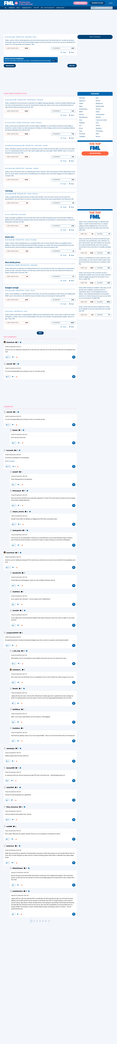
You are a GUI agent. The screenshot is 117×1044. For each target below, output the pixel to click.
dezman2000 (10, 768)
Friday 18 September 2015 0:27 (13, 831)
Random (12, 8)
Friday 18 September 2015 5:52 (19, 596)
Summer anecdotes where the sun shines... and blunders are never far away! (30, 60)
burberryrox (10, 846)
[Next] (49, 921)
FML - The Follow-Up (47, 8)
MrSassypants (17, 491)
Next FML (72, 65)
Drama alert (9, 237)
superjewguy (10, 748)
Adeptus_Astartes (18, 511)
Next (40, 333)
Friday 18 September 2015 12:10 (19, 615)
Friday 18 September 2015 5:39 (19, 577)
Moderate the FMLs (97, 3)
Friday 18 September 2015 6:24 (19, 534)
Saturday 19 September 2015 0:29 (20, 872)
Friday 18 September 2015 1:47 (19, 674)
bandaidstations (18, 891)
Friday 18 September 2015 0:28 (19, 476)
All (6, 8)
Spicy (18, 8)
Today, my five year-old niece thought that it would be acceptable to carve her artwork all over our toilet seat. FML (94, 309)
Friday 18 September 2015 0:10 (13, 368)
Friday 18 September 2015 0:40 (19, 434)
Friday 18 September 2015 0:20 (13, 811)
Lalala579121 (10, 787)
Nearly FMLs (60, 8)
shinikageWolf (17, 530)
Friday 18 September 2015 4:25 (19, 693)
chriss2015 (16, 610)
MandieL (15, 688)
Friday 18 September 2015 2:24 (19, 495)
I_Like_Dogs (17, 651)
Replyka (15, 430)
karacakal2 (10, 450)
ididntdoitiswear (18, 868)
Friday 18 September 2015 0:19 (13, 791)
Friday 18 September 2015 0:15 (13, 637)
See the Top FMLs (95, 153)
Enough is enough (12, 288)
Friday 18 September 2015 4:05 (19, 516)
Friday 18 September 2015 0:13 (13, 346)
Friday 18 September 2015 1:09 (19, 655)
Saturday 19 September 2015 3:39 (20, 895)
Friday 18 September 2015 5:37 (19, 713)
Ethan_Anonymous (12, 807)
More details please (12, 262)
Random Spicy (27, 8)
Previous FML (10, 65)
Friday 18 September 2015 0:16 (13, 772)
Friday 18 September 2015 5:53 (19, 732)
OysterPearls (10, 342)
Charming (9, 191)
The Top (36, 8)
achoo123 (9, 364)
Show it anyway (9, 461)
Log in (111, 3)
